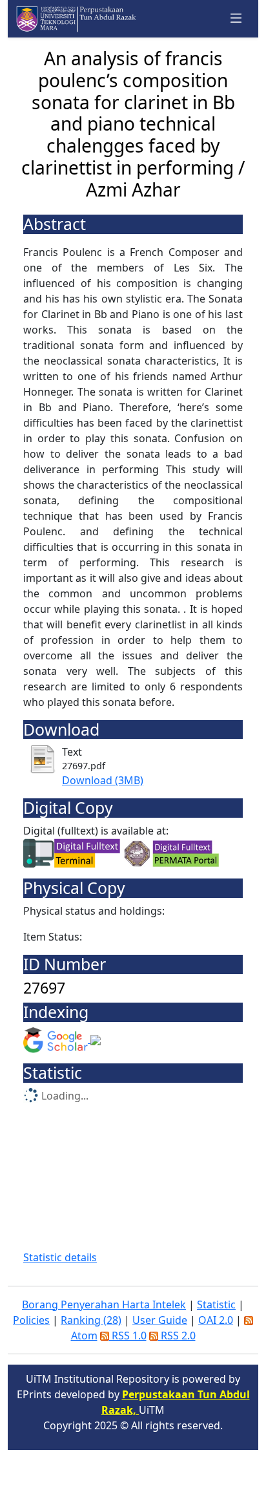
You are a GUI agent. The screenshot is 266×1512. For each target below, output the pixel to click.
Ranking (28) (91, 1320)
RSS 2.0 (177, 1335)
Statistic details (60, 1257)
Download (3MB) (102, 780)
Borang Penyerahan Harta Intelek (104, 1304)
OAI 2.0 (215, 1320)
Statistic (216, 1304)
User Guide (159, 1320)
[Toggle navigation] (236, 18)
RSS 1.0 (128, 1335)
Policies (31, 1320)
